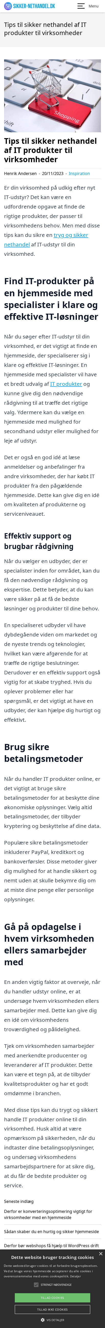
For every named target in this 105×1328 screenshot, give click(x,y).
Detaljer (75, 1276)
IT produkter (66, 383)
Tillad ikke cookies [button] (52, 1309)
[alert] (52, 1288)
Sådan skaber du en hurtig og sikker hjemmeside (51, 1231)
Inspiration (79, 173)
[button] (52, 1319)
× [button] (100, 1254)
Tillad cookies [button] (52, 1298)
